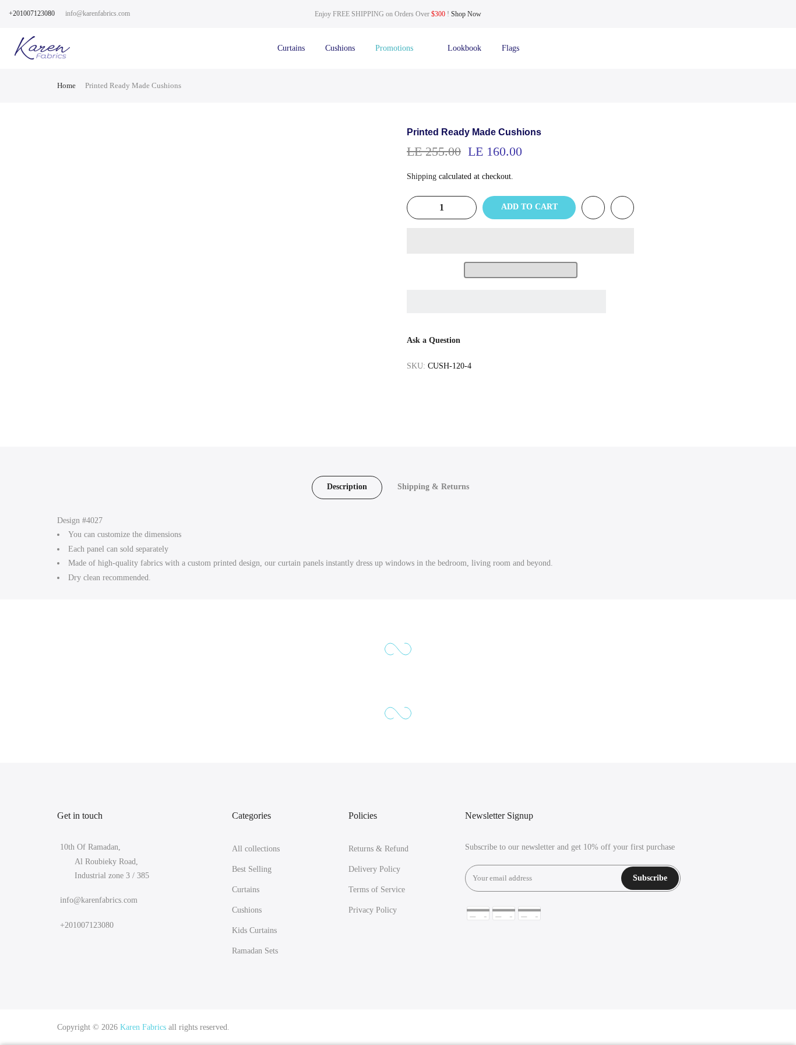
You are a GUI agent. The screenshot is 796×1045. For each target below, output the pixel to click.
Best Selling (252, 869)
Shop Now (466, 14)
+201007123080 (32, 13)
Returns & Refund (378, 848)
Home (66, 85)
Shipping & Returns (433, 486)
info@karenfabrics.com (97, 13)
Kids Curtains (254, 930)
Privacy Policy (372, 910)
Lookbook (464, 48)
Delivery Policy (374, 869)
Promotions (401, 48)
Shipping (421, 176)
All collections (256, 848)
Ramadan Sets (255, 950)
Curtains (291, 48)
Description (347, 486)
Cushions (340, 48)
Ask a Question (433, 340)
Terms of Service (376, 889)
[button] (520, 241)
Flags (510, 48)
